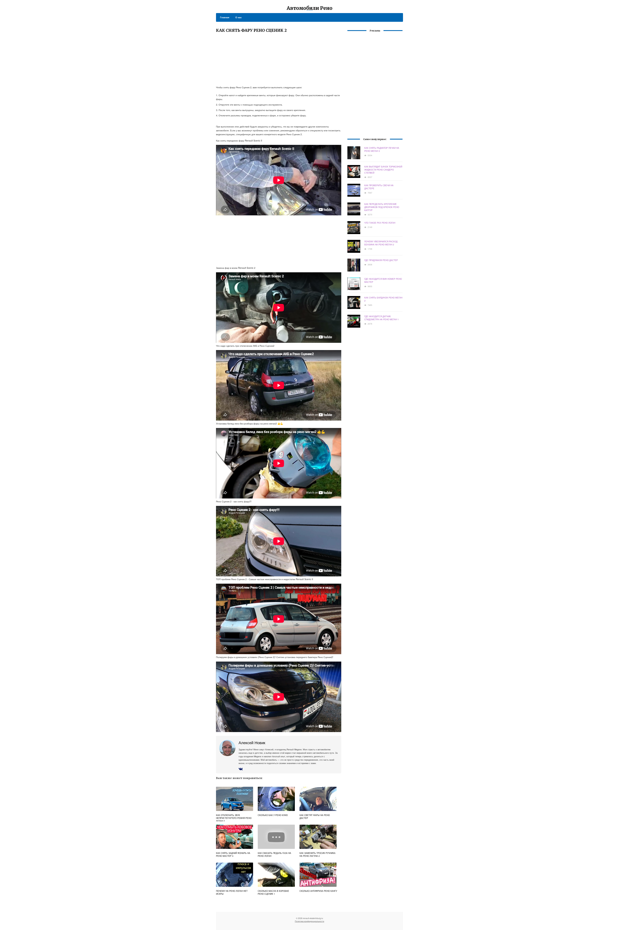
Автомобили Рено (309, 8)
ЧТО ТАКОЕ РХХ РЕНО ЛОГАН (379, 222)
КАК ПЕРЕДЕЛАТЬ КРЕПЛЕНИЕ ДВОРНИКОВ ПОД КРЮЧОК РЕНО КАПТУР (381, 207)
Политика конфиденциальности (309, 921)
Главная (224, 17)
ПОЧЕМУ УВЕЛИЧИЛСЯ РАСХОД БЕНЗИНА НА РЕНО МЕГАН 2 (381, 243)
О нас (238, 17)
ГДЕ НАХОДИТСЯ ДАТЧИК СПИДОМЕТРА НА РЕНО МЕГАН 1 (381, 318)
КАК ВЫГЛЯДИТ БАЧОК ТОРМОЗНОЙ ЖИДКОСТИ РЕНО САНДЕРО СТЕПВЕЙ (383, 169)
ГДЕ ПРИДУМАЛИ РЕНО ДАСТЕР (381, 260)
